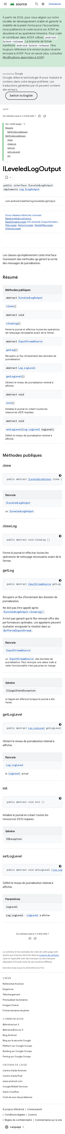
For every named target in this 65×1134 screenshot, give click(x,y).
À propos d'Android (13, 1109)
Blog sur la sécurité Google (17, 1040)
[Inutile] (44, 116)
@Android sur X (11, 1024)
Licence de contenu (49, 955)
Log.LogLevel (26, 367)
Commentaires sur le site (48, 1120)
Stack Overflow (11, 1091)
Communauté (34, 1109)
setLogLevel (14, 429)
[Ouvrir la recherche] (37, 4)
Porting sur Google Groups (17, 1056)
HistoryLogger (25, 225)
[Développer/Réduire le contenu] (24, 124)
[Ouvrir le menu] (5, 4)
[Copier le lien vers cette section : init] (10, 789)
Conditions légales (15, 1114)
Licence (32, 1114)
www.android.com (12, 1081)
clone (10, 306)
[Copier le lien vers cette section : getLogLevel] (25, 715)
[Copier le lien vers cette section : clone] (14, 466)
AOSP (5, 109)
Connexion (55, 4)
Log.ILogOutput (29, 189)
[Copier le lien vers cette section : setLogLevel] (25, 857)
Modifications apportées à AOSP (23, 57)
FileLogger (10, 225)
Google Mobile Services (15, 1086)
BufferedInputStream (17, 630)
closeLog (12, 323)
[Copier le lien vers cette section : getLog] (17, 571)
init (9, 403)
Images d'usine (10, 1005)
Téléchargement (11, 994)
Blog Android (9, 1035)
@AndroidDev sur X (13, 1029)
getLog (10, 349)
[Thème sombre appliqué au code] (60, 476)
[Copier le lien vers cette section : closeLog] (20, 526)
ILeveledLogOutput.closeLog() (24, 611)
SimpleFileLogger (43, 225)
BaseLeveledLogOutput (18, 218)
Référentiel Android (13, 983)
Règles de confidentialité (18, 1120)
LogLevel (14, 773)
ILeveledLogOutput (30, 297)
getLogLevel (14, 376)
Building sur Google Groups (17, 1051)
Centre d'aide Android (14, 1070)
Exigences (8, 989)
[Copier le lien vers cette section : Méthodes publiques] (45, 456)
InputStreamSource (30, 341)
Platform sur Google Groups (17, 1045)
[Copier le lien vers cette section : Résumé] (21, 278)
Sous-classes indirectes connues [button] (32, 222)
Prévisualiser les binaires (15, 999)
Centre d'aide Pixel (12, 1075)
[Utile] (39, 116)
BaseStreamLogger (15, 221)
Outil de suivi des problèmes (17, 1097)
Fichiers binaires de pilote (16, 1010)
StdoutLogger (13, 228)
